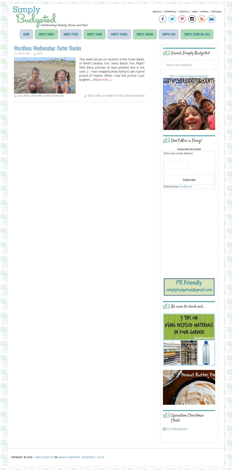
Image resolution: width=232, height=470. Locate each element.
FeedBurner (185, 186)
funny (97, 95)
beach (91, 95)
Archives (204, 11)
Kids (20, 95)
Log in (100, 457)
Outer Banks (108, 95)
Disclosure (216, 11)
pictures (119, 95)
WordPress (88, 457)
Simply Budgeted (50, 17)
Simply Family (37, 95)
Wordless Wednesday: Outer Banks (47, 48)
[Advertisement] (189, 216)
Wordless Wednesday (54, 95)
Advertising (170, 11)
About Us (157, 11)
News (194, 11)
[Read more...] (102, 79)
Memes (27, 95)
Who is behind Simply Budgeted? (189, 76)
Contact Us (184, 11)
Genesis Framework (69, 457)
